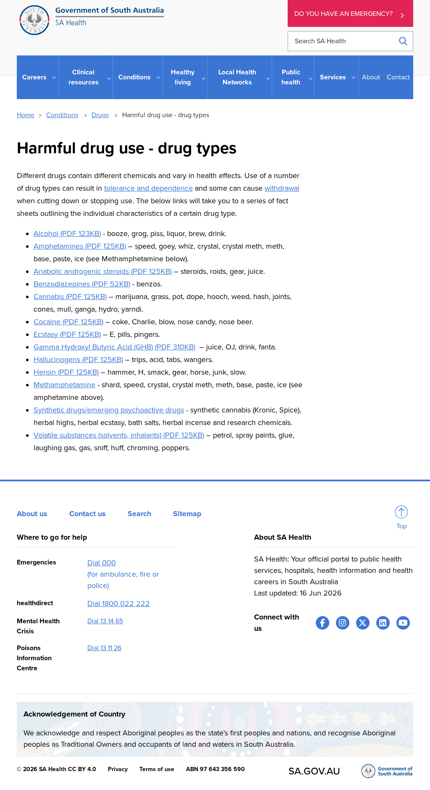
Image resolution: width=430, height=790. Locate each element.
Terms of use (156, 769)
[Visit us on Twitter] (362, 623)
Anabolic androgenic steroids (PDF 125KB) (103, 271)
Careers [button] (34, 77)
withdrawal (282, 188)
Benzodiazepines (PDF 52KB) (82, 284)
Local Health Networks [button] (237, 77)
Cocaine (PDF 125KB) (68, 321)
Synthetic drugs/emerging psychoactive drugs (109, 410)
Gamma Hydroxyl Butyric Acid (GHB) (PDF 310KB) (114, 347)
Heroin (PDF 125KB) (66, 372)
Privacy (118, 769)
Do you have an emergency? (343, 14)
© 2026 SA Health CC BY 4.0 (56, 769)
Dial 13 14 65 (105, 621)
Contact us (87, 513)
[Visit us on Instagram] (342, 623)
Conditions (62, 115)
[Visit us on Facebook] (322, 623)
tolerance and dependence (148, 188)
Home (25, 115)
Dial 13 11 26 (104, 648)
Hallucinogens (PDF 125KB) (78, 359)
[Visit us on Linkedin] (383, 623)
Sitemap (187, 513)
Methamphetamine (64, 384)
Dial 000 (101, 562)
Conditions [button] (134, 77)
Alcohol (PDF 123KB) (67, 233)
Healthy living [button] (182, 77)
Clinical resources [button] (83, 77)
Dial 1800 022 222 (118, 603)
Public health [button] (290, 77)
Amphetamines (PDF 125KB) (80, 246)
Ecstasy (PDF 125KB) (67, 334)
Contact (398, 77)
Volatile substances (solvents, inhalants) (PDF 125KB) (119, 435)
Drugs (100, 115)
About (371, 77)
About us (32, 513)
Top (401, 526)
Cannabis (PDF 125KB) (70, 296)
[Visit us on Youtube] (403, 623)
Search (139, 513)
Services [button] (333, 77)
